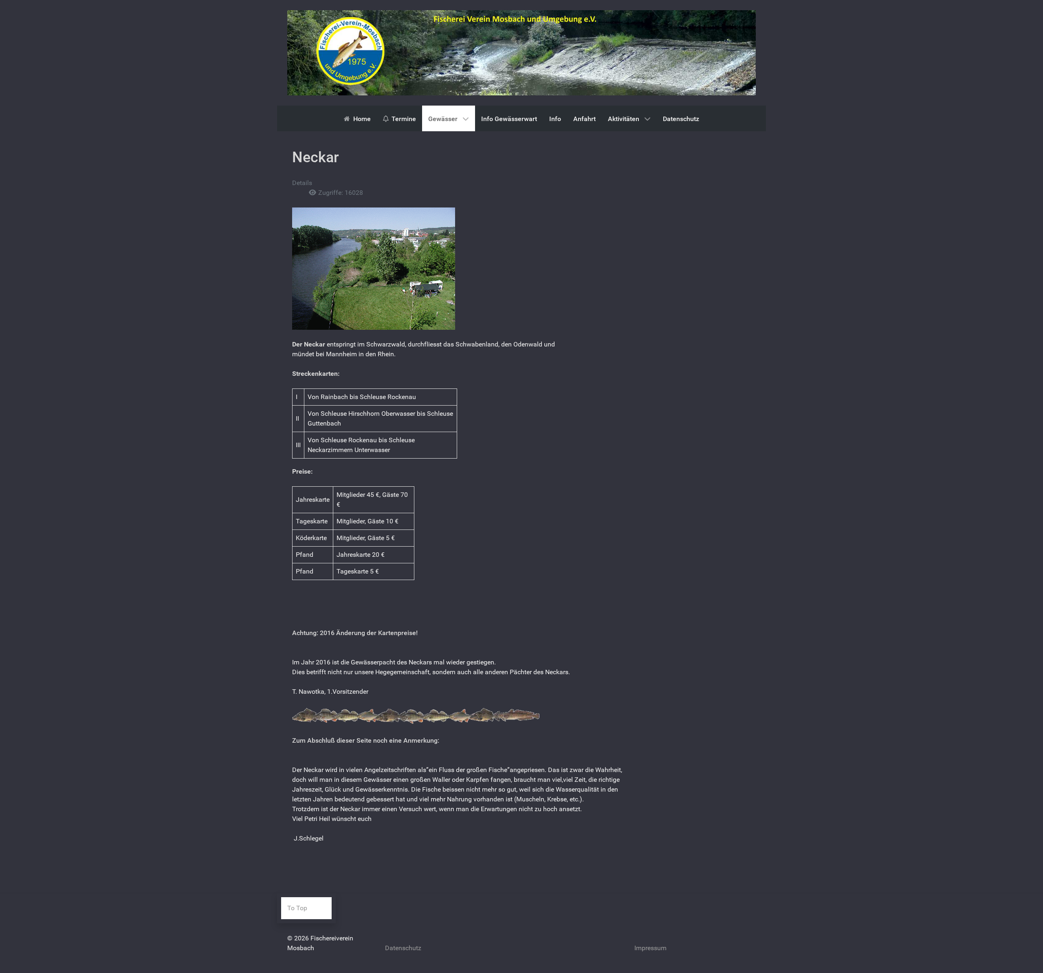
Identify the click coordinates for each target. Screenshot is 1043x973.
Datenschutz (403, 948)
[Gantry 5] (521, 52)
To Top (297, 908)
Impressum (650, 948)
